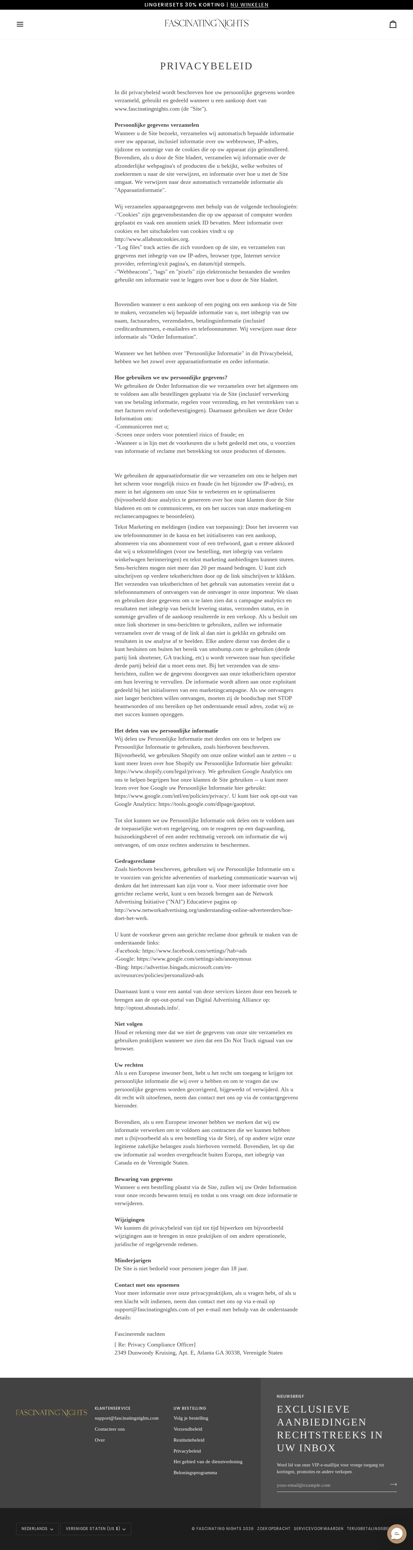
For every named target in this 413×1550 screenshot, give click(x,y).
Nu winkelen (249, 4)
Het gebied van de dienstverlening (208, 1461)
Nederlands (35, 1528)
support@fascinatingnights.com (127, 1418)
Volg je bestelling (191, 1418)
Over (100, 1440)
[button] (51, 1407)
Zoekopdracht (274, 1528)
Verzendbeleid (188, 1429)
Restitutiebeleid (189, 1440)
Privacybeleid (187, 1451)
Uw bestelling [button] (190, 1408)
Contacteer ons (110, 1429)
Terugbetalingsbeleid (372, 1528)
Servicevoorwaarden (319, 1528)
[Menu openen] (25, 24)
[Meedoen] (391, 1484)
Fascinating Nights (219, 1528)
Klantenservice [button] (113, 1408)
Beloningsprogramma (195, 1472)
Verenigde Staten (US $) (93, 1528)
